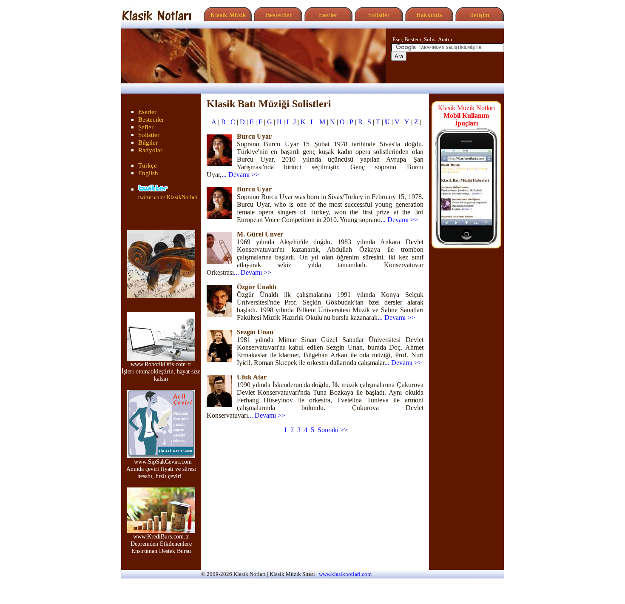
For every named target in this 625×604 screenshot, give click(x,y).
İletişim (478, 14)
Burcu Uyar (254, 136)
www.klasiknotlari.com (345, 574)
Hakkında (428, 14)
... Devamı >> (240, 174)
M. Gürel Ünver (260, 234)
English (148, 173)
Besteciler (277, 14)
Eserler (327, 14)
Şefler (145, 127)
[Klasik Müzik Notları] (156, 18)
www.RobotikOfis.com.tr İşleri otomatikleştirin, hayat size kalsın (161, 371)
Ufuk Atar (252, 377)
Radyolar (150, 150)
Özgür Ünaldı (256, 287)
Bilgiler (148, 142)
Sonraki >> (333, 429)
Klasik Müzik (226, 14)
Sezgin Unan (255, 332)
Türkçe (147, 165)
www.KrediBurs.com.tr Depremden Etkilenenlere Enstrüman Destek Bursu (161, 543)
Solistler (377, 14)
